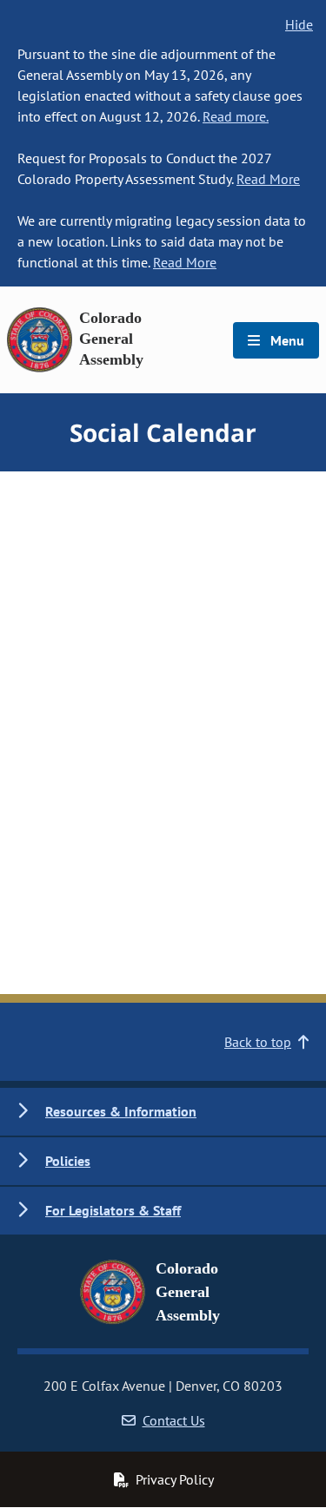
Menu (285, 340)
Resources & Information (120, 1111)
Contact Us (174, 1420)
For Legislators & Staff (113, 1210)
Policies (67, 1160)
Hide (299, 24)
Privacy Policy (175, 1479)
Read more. (236, 116)
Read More (268, 179)
